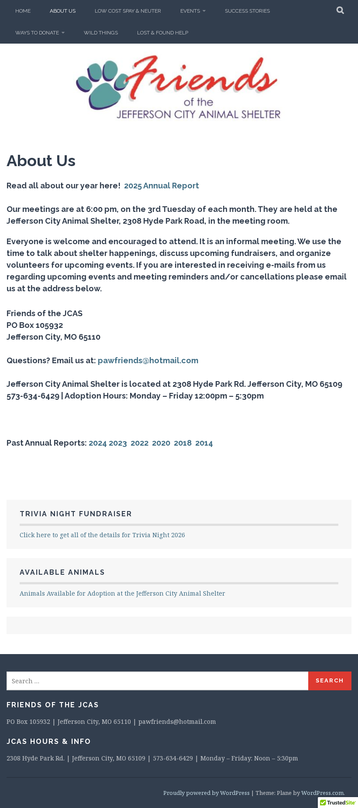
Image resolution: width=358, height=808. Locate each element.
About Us (63, 11)
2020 (161, 442)
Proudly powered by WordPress (206, 793)
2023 (119, 442)
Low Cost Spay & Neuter (128, 11)
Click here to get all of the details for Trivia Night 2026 (102, 535)
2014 (204, 442)
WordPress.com (322, 793)
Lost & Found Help (162, 33)
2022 (139, 442)
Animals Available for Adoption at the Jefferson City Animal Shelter (122, 593)
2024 (98, 442)
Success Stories (247, 11)
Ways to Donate (37, 33)
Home (23, 11)
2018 (183, 442)
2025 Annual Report (160, 185)
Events (190, 11)
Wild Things (101, 33)
